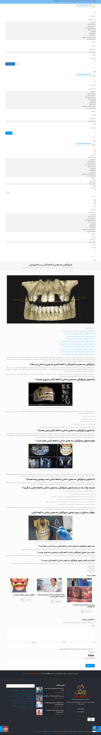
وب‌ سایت (34, 642)
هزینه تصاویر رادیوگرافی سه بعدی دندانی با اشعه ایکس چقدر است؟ (80, 339)
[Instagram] (11, 731)
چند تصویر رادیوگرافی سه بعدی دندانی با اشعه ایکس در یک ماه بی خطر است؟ (77, 349)
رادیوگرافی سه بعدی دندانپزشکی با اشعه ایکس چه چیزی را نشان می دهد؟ (79, 331)
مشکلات (50, 359)
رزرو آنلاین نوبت (10, 64)
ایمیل (63, 642)
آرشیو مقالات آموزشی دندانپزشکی (67, 268)
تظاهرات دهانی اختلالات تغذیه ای (24, 595)
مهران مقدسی (50, 731)
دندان (84, 359)
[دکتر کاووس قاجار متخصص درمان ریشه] (86, 7)
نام (94, 642)
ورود (17, 64)
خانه (78, 268)
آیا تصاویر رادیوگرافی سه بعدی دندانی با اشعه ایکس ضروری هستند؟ (80, 334)
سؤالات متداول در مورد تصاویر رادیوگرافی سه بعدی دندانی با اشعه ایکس (79, 347)
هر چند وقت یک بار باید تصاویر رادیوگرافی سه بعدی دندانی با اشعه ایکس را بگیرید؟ (77, 344)
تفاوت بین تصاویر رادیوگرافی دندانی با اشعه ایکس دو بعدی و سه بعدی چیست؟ (77, 352)
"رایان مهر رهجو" (39, 731)
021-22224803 (80, 709)
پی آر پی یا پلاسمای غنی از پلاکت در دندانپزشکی (83, 606)
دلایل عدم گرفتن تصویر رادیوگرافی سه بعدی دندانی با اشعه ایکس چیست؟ (78, 354)
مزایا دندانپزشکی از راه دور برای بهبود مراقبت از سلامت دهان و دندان (51, 595)
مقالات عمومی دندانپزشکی (51, 268)
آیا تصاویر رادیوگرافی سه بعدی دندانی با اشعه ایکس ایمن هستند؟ (80, 336)
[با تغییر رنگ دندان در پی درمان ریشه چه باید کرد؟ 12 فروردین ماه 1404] (1, 729)
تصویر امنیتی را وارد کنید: (89, 658)
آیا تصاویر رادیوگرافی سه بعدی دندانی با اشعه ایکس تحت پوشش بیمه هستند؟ (78, 341)
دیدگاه (93, 626)
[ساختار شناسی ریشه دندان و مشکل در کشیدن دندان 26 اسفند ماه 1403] (99, 729)
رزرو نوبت (9, 133)
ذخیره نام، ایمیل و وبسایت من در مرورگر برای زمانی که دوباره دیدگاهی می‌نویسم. (76, 649)
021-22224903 (80, 712)
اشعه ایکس (32, 357)
